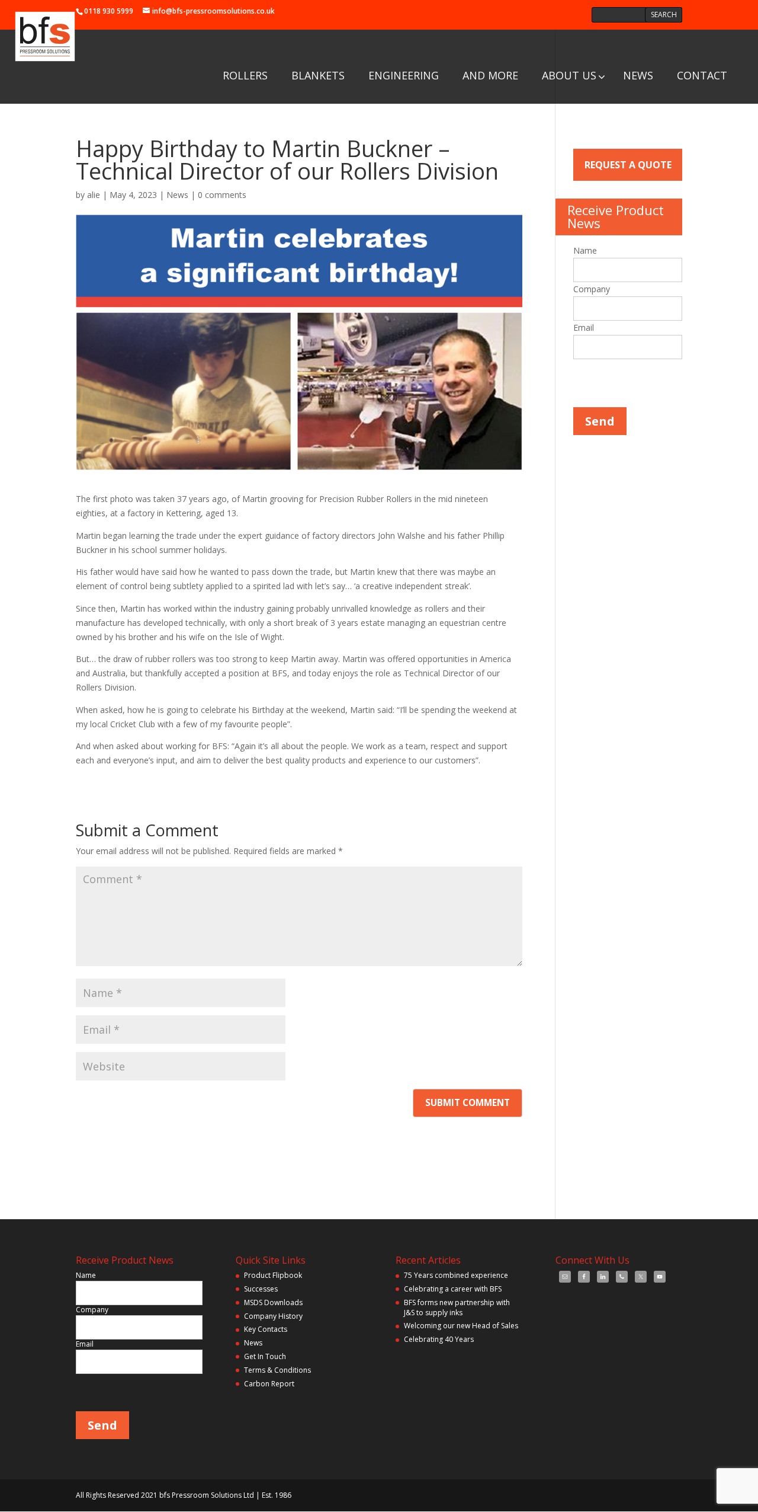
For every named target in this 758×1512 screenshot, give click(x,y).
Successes (261, 1289)
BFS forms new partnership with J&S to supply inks (457, 1307)
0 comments (222, 194)
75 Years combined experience (456, 1275)
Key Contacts (265, 1329)
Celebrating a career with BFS (453, 1289)
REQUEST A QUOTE (628, 164)
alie (93, 194)
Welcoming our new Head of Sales (461, 1326)
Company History (273, 1316)
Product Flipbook (273, 1275)
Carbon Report (269, 1384)
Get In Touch (265, 1356)
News (177, 194)
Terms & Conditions (277, 1370)
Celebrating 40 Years (439, 1339)
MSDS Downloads (273, 1302)
